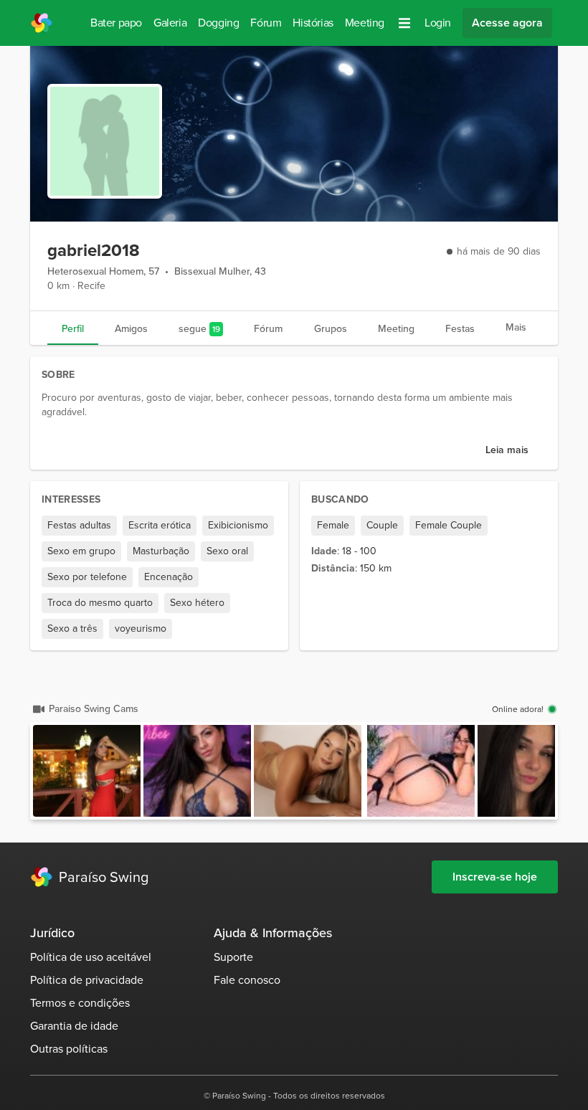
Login (438, 22)
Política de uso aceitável (90, 957)
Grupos (330, 328)
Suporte (233, 957)
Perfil (73, 328)
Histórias (313, 22)
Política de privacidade (86, 980)
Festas (460, 328)
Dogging (218, 22)
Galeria (169, 22)
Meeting (364, 22)
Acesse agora (507, 22)
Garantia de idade (74, 1026)
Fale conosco (247, 980)
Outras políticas (69, 1048)
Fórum (265, 22)
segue (199, 328)
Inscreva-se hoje (494, 876)
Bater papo (116, 22)
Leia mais (506, 449)
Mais (516, 327)
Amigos (131, 328)
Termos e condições (80, 1003)
